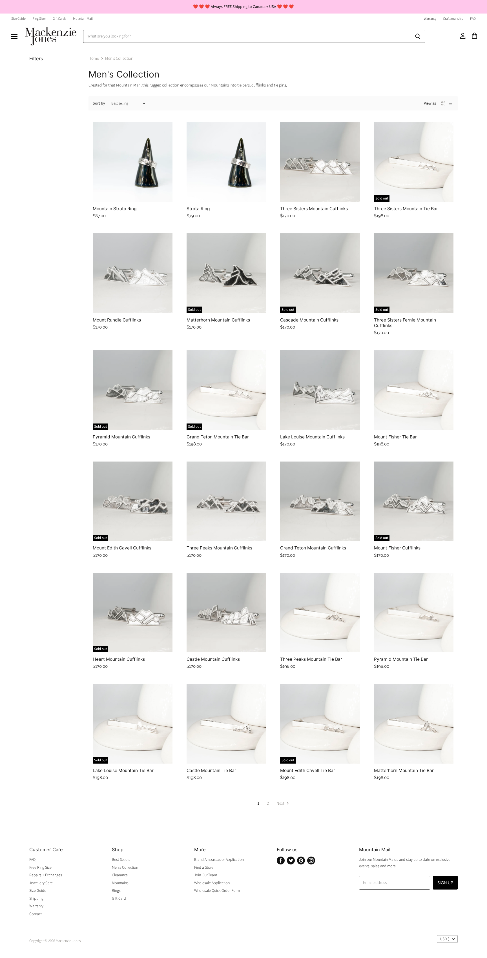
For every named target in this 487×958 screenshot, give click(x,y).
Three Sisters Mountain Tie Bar (406, 208)
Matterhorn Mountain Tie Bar (404, 770)
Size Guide (18, 19)
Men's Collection (125, 867)
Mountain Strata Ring (115, 208)
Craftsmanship (453, 19)
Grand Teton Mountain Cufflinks (313, 548)
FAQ (473, 19)
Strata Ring (198, 208)
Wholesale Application (212, 883)
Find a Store (203, 867)
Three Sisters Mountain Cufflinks (314, 208)
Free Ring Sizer (41, 867)
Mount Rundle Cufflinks (117, 320)
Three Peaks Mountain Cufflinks (219, 548)
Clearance (120, 875)
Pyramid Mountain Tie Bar (401, 659)
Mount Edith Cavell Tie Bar (307, 770)
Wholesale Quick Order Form (217, 890)
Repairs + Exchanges (45, 875)
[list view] (450, 103)
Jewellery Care (41, 883)
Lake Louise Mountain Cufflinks (312, 437)
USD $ (445, 939)
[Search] (417, 36)
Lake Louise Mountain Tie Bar (123, 770)
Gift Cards (59, 19)
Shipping (36, 898)
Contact (35, 914)
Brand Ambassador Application (219, 859)
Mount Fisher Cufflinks (397, 548)
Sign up (445, 882)
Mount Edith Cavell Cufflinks (122, 548)
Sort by (99, 103)
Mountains (120, 883)
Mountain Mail (83, 19)
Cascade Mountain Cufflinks (309, 320)
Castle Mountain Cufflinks (213, 659)
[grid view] (443, 103)
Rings (116, 890)
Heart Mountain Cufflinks (119, 659)
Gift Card (119, 898)
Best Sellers (121, 859)
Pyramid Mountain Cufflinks (121, 437)
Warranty (430, 19)
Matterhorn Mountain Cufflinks (218, 320)
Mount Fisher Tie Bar (395, 437)
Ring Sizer (39, 19)
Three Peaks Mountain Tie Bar (311, 659)
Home (93, 58)
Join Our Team (205, 875)
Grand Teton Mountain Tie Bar (218, 437)
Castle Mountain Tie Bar (211, 770)
